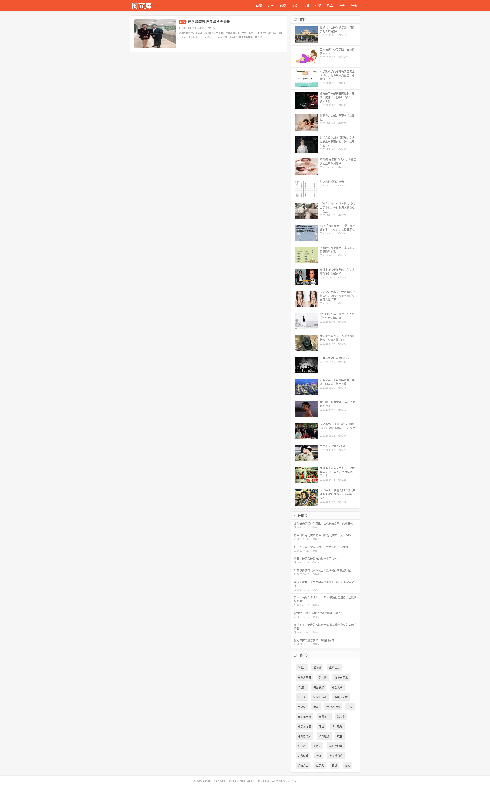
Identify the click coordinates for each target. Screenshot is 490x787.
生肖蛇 (317, 746)
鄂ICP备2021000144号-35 (242, 781)
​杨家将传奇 (320, 697)
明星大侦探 (341, 697)
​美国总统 (318, 687)
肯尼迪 (302, 687)
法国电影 (324, 736)
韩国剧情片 (304, 736)
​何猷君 (302, 668)
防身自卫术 (341, 677)
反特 (350, 707)
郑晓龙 (341, 716)
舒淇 (334, 765)
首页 (259, 6)
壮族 (318, 755)
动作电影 (337, 726)
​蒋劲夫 (302, 697)
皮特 (339, 736)
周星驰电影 (304, 716)
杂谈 (295, 6)
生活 (318, 6)
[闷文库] (141, 5)
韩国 (321, 726)
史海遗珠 (303, 755)
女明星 (302, 707)
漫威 (347, 765)
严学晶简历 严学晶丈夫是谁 (209, 21)
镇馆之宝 (303, 765)
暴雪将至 (324, 716)
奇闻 (306, 6)
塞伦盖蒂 (334, 668)
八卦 (271, 6)
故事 (354, 6)
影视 (283, 6)
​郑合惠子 (337, 687)
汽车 (330, 6)
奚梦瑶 (317, 668)
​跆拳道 (323, 677)
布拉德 (302, 746)
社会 (342, 6)
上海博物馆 (335, 755)
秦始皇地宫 (335, 746)
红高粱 (320, 765)
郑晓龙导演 (304, 726)
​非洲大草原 (304, 677)
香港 (316, 707)
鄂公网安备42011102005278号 (209, 781)
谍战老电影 (333, 707)
